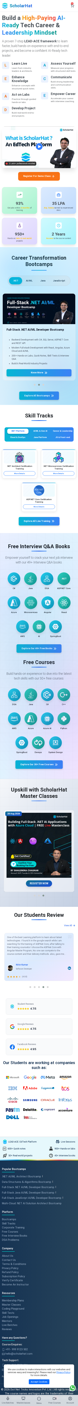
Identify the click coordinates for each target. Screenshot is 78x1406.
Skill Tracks (8, 1223)
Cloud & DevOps (17, 437)
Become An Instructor (15, 1284)
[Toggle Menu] (39, 1399)
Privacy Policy (10, 1268)
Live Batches (9, 1325)
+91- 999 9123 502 (16, 1349)
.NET (15, 280)
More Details (19, 473)
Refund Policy (10, 1272)
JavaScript (59, 280)
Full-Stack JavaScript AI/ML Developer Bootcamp (31, 1198)
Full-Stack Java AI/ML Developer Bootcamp (28, 1192)
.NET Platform (17, 431)
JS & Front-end (63, 437)
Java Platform (40, 437)
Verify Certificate (12, 1280)
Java (42, 280)
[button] (34, 385)
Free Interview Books (14, 1235)
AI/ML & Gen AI (40, 431)
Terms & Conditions (14, 1264)
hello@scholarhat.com (18, 1353)
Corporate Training (13, 1227)
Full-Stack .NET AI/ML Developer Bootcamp (28, 1187)
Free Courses (10, 1231)
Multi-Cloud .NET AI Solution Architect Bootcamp (31, 1203)
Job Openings (10, 1316)
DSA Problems (10, 1239)
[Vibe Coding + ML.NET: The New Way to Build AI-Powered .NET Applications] (39, 845)
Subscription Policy (13, 1276)
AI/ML (29, 280)
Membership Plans (13, 1300)
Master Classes (11, 1304)
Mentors (7, 1320)
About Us (7, 1255)
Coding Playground (13, 1308)
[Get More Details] (39, 311)
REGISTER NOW (39, 883)
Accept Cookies (39, 1381)
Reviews (7, 1329)
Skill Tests (8, 1312)
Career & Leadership (63, 431)
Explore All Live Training (37, 521)
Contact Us (9, 1259)
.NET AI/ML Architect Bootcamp (21, 1176)
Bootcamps (9, 1219)
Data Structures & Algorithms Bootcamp (26, 1182)
